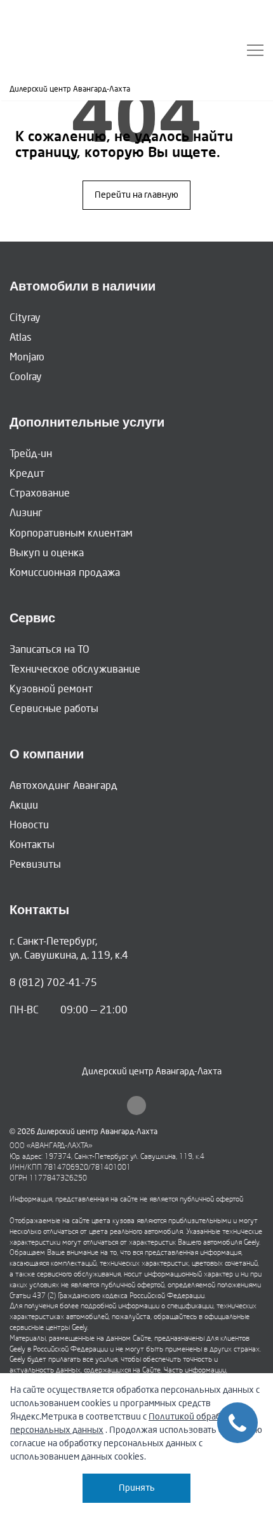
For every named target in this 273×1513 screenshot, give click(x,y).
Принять (137, 1488)
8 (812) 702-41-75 (53, 982)
